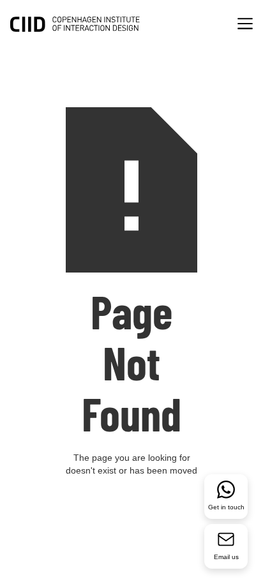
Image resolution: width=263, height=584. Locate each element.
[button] (245, 25)
